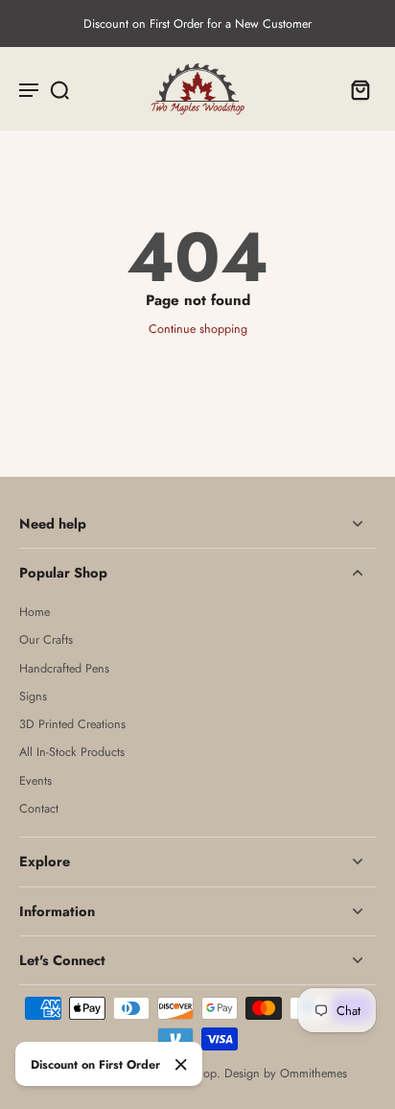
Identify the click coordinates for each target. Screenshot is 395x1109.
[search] (59, 89)
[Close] (181, 1064)
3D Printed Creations (72, 725)
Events (35, 781)
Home (34, 612)
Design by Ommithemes (285, 1073)
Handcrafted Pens (64, 669)
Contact (38, 809)
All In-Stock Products (72, 752)
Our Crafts (46, 640)
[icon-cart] (355, 89)
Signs (33, 697)
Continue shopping (198, 329)
